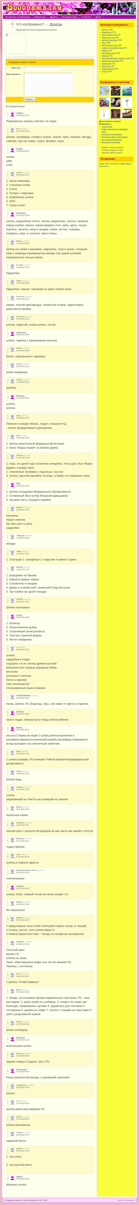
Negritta (19, 1176)
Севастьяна (21, 332)
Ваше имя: (16, 68)
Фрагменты (106, 66)
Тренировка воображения (17, 17)
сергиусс (20, 886)
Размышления (107, 69)
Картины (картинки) (109, 40)
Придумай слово (108, 53)
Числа (104, 43)
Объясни (105, 56)
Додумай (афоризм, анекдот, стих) (116, 58)
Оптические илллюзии (111, 142)
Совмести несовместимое (112, 48)
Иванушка (20, 396)
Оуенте (19, 615)
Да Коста (20, 711)
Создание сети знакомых (112, 134)
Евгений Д (20, 1038)
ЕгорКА (19, 149)
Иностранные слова (110, 45)
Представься (125, 164)
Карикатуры (40, 17)
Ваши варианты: (13, 74)
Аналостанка (21, 1069)
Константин (21, 213)
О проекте (86, 17)
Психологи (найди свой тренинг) (115, 137)
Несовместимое (69, 17)
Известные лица (108, 37)
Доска (98, 17)
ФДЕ (18, 483)
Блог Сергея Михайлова (112, 140)
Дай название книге (110, 35)
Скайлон (19, 113)
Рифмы (105, 51)
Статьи (104, 71)
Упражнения (106, 64)
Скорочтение (107, 127)
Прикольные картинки (110, 61)
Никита (19, 727)
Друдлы (54, 17)
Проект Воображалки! (126, 1200)
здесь (113, 150)
